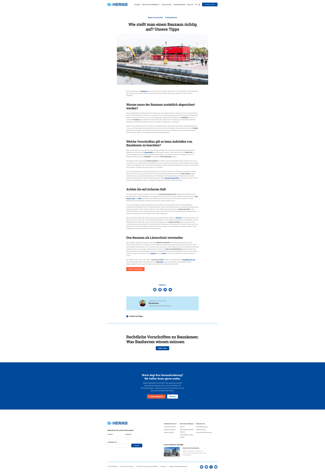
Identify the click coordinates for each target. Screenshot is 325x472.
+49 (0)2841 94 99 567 (170, 427)
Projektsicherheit (171, 17)
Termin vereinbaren (156, 396)
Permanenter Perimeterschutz (204, 432)
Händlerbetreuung (201, 429)
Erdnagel (153, 253)
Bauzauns (144, 91)
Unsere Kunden (166, 4)
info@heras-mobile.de (169, 429)
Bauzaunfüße (149, 152)
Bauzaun (179, 218)
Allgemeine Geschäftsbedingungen (178, 466)
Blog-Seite (160, 262)
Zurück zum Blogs (136, 316)
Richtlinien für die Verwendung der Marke (147, 466)
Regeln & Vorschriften (155, 17)
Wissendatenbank (179, 4)
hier (191, 451)
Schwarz (129, 198)
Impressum (163, 466)
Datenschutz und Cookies (127, 466)
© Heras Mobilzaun (112, 466)
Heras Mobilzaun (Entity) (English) (186, 436)
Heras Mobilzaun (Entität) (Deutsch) (186, 431)
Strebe (164, 253)
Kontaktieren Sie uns (189, 260)
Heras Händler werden (202, 427)
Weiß (139, 198)
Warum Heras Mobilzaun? (150, 4)
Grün (196, 196)
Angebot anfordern (169, 432)
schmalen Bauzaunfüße (171, 178)
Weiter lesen (162, 348)
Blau (133, 198)
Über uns (190, 4)
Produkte (137, 4)
